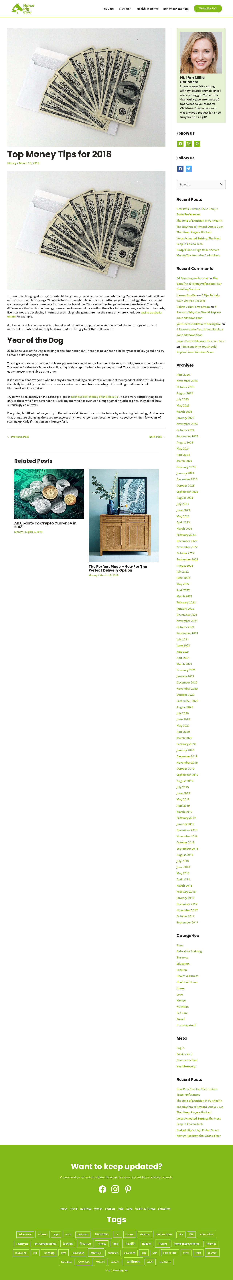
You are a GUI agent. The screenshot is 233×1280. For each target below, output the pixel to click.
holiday (146, 1243)
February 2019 (186, 818)
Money (11, 163)
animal (42, 1234)
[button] (208, 8)
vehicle (100, 1262)
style (186, 1252)
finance (85, 1243)
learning (49, 1252)
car (118, 1234)
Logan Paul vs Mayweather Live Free (201, 341)
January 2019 (185, 824)
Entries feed (184, 1054)
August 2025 (185, 393)
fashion (68, 1243)
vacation (84, 1262)
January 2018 (185, 898)
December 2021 (187, 615)
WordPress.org (186, 1066)
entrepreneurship (45, 1243)
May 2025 (183, 405)
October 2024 (185, 430)
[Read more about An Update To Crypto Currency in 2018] (49, 493)
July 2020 (183, 713)
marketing (78, 1252)
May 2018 (183, 873)
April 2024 (183, 454)
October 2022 (185, 553)
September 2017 (187, 922)
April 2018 (183, 879)
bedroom (83, 1234)
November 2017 (187, 910)
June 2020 (183, 719)
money (96, 1252)
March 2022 (184, 596)
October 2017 (185, 916)
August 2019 (185, 781)
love (63, 1252)
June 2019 (183, 793)
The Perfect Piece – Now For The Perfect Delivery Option (118, 568)
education (206, 1234)
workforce (165, 1262)
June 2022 (183, 578)
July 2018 (183, 861)
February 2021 (186, 670)
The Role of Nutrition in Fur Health (199, 220)
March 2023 (184, 528)
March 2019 (184, 812)
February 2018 (186, 891)
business (102, 1234)
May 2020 (183, 725)
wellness (133, 1261)
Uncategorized (186, 1025)
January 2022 (185, 608)
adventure (25, 1234)
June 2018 (183, 867)
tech (198, 1252)
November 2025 (187, 381)
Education (183, 963)
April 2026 (183, 374)
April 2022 (183, 590)
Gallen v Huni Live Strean (193, 307)
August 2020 (185, 707)
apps (56, 1234)
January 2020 (185, 750)
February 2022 (186, 602)
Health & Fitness (187, 976)
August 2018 (185, 855)
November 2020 (187, 688)
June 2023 (183, 510)
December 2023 (187, 479)
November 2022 (187, 547)
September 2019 (187, 774)
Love (180, 994)
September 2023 (187, 491)
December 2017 (187, 904)
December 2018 (187, 830)
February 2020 (186, 744)
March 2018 (184, 885)
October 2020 (185, 694)
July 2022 (183, 571)
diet (181, 1234)
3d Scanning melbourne (192, 278)
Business (182, 957)
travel (212, 1252)
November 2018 (187, 836)
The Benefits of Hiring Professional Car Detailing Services (199, 283)
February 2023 (186, 535)
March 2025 (184, 411)
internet (211, 1243)
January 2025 (185, 418)
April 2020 (183, 731)
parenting (129, 1252)
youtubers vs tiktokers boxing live (199, 324)
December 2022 (187, 541)
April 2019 (183, 805)
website (115, 1262)
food (115, 1243)
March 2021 (184, 664)
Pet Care (108, 8)
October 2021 (185, 627)
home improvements (187, 1243)
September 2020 (187, 701)
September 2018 (187, 848)
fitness (102, 1243)
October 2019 (185, 768)
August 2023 (185, 497)
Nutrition (125, 8)
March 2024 (184, 461)
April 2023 (183, 522)
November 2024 (187, 424)
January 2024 (185, 473)
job (35, 1252)
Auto (180, 945)
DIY (191, 1234)
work (150, 1262)
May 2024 (183, 448)
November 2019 (187, 762)
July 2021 (183, 639)
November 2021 (187, 621)
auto (68, 1234)
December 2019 (187, 756)
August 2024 (185, 442)
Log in (180, 1048)
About (63, 1208)
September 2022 (187, 559)
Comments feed (187, 1060)
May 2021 (183, 651)
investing (21, 1252)
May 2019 (183, 799)
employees (22, 1243)
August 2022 (185, 565)
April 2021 (183, 658)
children (144, 1234)
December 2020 (187, 682)
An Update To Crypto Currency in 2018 (45, 525)
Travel (181, 1019)
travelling (66, 1262)
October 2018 (185, 842)
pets (154, 1252)
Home (180, 988)
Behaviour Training (175, 8)
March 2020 (184, 738)
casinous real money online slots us (94, 396)
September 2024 (187, 436)
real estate (170, 1252)
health (130, 1243)
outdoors (113, 1252)
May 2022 (183, 584)
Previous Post (18, 436)
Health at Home (147, 8)
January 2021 (185, 676)
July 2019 (183, 787)
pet (144, 1252)
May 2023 (183, 516)
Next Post (157, 436)
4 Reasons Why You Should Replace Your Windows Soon (199, 312)
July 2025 (183, 399)
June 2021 (183, 645)
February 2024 (186, 467)
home (162, 1243)
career (130, 1234)
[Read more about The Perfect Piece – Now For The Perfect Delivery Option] (124, 515)
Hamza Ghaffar (187, 295)
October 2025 (185, 387)
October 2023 (185, 485)
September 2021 (187, 633)
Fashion (182, 970)
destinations (164, 1234)
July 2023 (183, 504)
